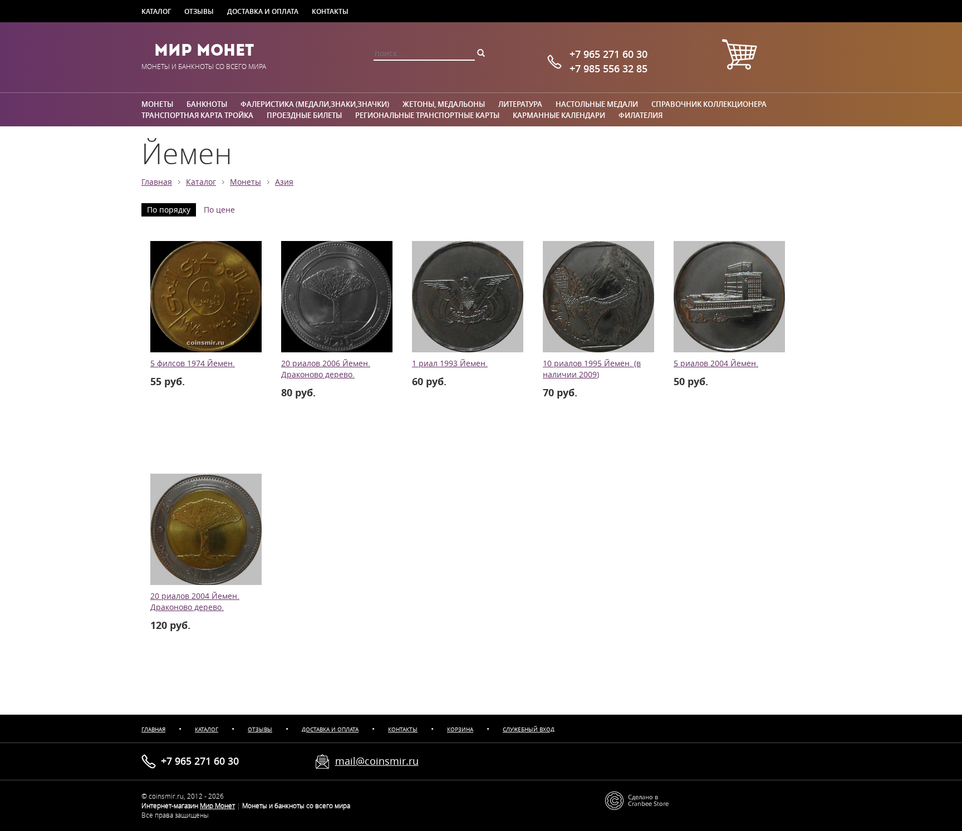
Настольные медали (597, 104)
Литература (520, 104)
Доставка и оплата (262, 11)
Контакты (330, 11)
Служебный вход (528, 729)
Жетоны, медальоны (444, 104)
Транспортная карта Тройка (197, 115)
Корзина (460, 729)
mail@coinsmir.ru (377, 761)
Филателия (640, 115)
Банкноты (206, 104)
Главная (156, 182)
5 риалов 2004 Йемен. (716, 363)
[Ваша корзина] (739, 56)
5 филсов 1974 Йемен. (192, 363)
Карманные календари (559, 115)
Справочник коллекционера (709, 104)
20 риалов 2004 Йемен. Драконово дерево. (194, 601)
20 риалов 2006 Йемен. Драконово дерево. (325, 369)
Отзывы (199, 11)
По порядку (168, 210)
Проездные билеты (304, 115)
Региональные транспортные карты (427, 115)
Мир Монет (204, 50)
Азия (284, 182)
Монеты (157, 104)
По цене (219, 210)
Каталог (156, 11)
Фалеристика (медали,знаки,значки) (314, 104)
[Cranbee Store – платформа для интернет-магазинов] (637, 800)
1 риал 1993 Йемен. (450, 363)
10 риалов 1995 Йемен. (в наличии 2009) (592, 369)
